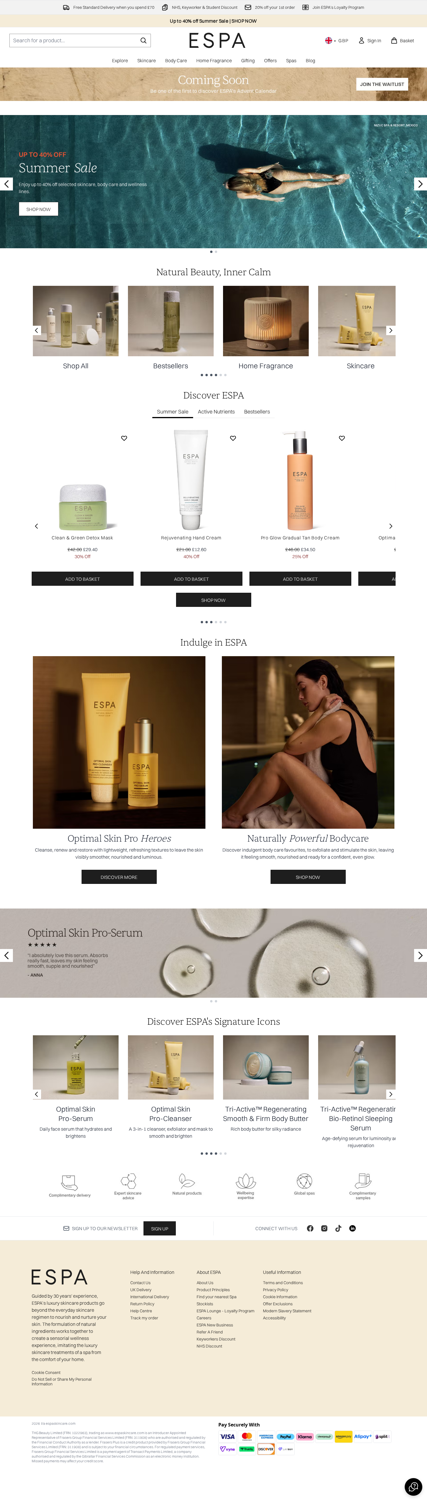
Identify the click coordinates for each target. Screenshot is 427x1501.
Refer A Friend (210, 1332)
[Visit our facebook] (310, 1228)
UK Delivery (140, 1289)
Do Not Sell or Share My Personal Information (62, 1381)
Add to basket (82, 579)
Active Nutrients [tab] (216, 411)
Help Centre (141, 1310)
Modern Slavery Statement (287, 1310)
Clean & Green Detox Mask (82, 538)
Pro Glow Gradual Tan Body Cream (300, 538)
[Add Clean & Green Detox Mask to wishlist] (124, 438)
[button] (413, 1487)
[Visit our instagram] (324, 1228)
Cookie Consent (46, 1372)
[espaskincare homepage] (217, 40)
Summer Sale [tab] (172, 411)
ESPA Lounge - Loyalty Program (225, 1310)
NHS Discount (209, 1346)
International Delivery (149, 1296)
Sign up (159, 1229)
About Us (205, 1282)
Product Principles (213, 1289)
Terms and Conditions (283, 1282)
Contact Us (140, 1282)
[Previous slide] (6, 184)
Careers (204, 1318)
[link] (370, 40)
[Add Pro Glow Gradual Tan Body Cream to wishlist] (342, 438)
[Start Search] (143, 40)
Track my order (144, 1318)
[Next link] (391, 330)
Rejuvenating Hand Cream (191, 538)
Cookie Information (280, 1296)
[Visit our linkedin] (352, 1228)
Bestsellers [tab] (257, 411)
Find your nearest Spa (217, 1296)
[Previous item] (36, 526)
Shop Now (38, 209)
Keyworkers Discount (216, 1339)
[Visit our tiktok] (338, 1228)
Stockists (205, 1303)
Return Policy (142, 1303)
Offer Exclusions (278, 1303)
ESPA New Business (215, 1325)
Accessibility (274, 1318)
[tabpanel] (214, 526)
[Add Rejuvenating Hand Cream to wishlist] (233, 438)
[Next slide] (420, 184)
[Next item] (391, 526)
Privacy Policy (275, 1289)
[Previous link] (36, 330)
